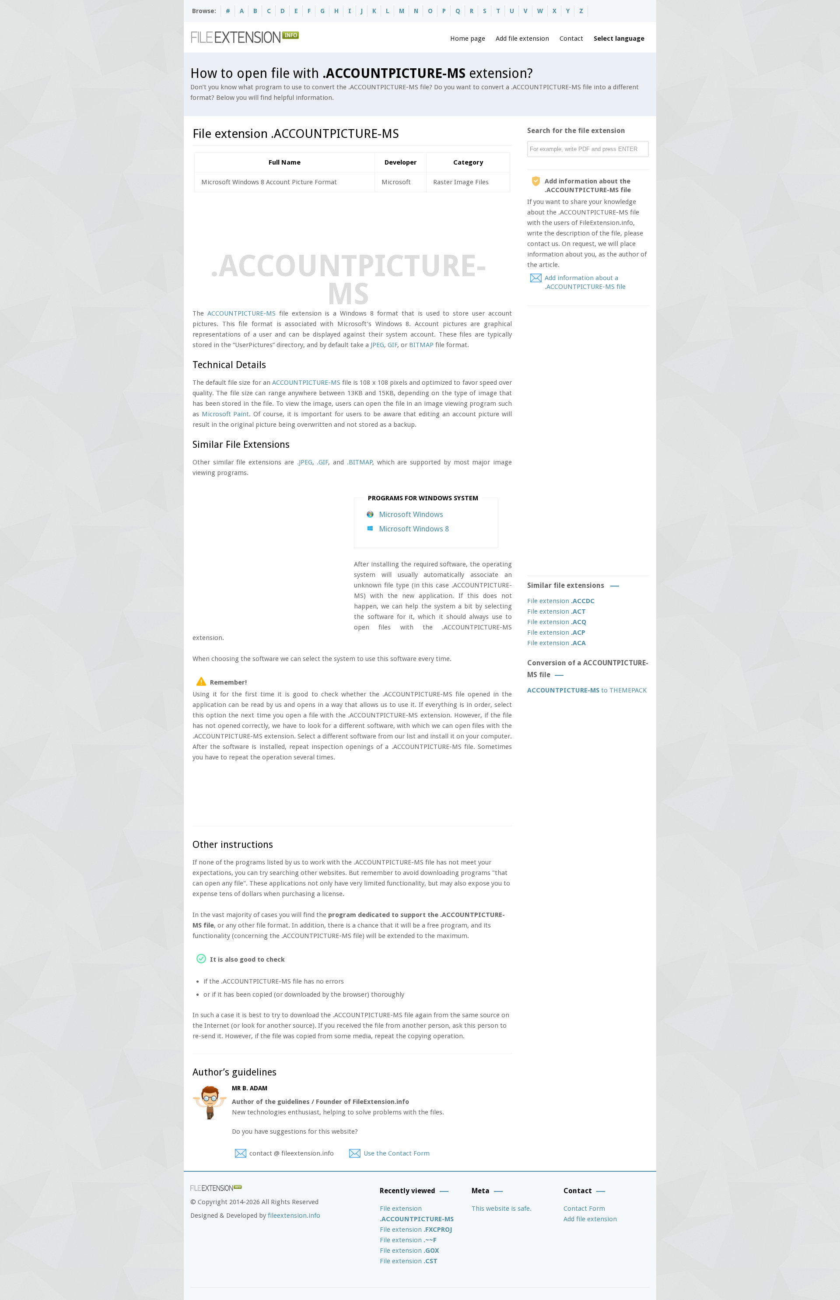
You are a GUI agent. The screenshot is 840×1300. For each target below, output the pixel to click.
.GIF (322, 462)
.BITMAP (359, 462)
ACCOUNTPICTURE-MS (241, 313)
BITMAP (421, 345)
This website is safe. (502, 1208)
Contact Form (584, 1208)
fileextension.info (294, 1215)
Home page (467, 38)
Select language (619, 38)
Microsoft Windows (411, 514)
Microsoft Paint (225, 414)
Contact (571, 38)
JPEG (377, 345)
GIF (392, 345)
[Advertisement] (351, 220)
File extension (561, 601)
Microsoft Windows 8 (414, 528)
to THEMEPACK (587, 690)
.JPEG (304, 462)
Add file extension (522, 38)
